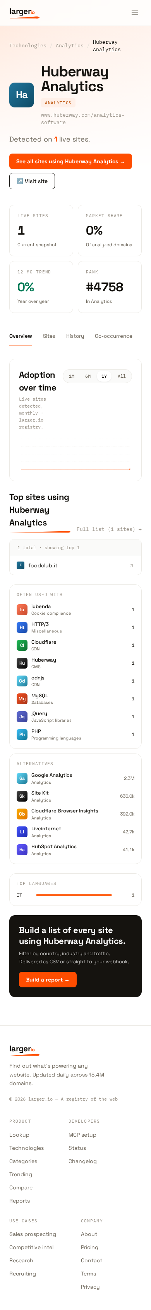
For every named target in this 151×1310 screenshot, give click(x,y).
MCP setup (82, 1134)
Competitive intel (31, 1247)
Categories (23, 1161)
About (89, 1234)
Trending (20, 1174)
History (75, 336)
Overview (20, 336)
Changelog (83, 1161)
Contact (91, 1260)
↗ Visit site (32, 181)
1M (71, 376)
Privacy (90, 1286)
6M (88, 376)
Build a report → (48, 979)
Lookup (19, 1134)
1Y (104, 376)
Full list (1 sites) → (109, 529)
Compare (21, 1187)
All (122, 376)
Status (77, 1147)
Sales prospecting (32, 1234)
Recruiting (22, 1273)
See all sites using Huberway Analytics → (70, 161)
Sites (49, 336)
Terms (88, 1273)
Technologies (27, 45)
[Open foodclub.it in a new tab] (131, 565)
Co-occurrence (113, 336)
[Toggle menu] (135, 13)
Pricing (89, 1247)
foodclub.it (42, 565)
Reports (19, 1200)
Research (21, 1260)
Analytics (70, 45)
